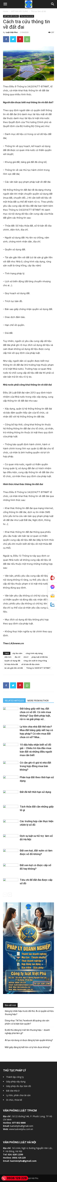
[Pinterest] (20, 39)
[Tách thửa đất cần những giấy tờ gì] (10, 810)
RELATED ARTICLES (14, 700)
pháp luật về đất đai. (40, 657)
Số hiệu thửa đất (11, 664)
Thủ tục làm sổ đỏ (38, 11)
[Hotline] (52, 578)
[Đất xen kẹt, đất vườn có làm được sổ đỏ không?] (10, 854)
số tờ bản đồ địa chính (30, 664)
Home (5, 11)
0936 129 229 (17, 1178)
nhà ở (26, 657)
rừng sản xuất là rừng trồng (35, 660)
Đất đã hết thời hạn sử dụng (35, 791)
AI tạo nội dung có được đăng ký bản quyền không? (29, 1040)
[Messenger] (52, 587)
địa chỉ (17, 657)
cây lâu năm (17, 653)
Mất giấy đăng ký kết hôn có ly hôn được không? (27, 1047)
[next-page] (10, 895)
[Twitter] (13, 39)
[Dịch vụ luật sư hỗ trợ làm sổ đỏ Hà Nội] (10, 839)
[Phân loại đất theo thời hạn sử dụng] (10, 781)
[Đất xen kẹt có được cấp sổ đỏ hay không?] (10, 868)
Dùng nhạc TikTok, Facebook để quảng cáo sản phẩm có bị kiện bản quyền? (27, 1022)
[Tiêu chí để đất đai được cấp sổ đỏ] (10, 883)
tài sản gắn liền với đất (13, 668)
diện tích (7, 657)
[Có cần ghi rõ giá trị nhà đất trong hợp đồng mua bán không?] (10, 766)
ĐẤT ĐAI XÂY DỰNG (19, 11)
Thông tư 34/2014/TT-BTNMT (38, 668)
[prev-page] (5, 895)
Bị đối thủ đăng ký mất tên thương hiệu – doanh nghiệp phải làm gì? (27, 1031)
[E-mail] (52, 595)
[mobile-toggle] (5, 4)
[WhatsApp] (27, 39)
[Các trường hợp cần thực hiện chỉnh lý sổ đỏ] (10, 825)
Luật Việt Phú (12, 32)
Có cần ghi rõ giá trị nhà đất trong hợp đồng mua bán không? (35, 766)
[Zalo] (52, 604)
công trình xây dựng (34, 653)
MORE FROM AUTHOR (38, 700)
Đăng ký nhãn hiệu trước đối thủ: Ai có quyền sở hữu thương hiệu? (29, 1012)
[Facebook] (6, 39)
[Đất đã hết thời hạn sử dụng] (10, 795)
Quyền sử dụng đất (12, 660)
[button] (52, 4)
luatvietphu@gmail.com (21, 1125)
